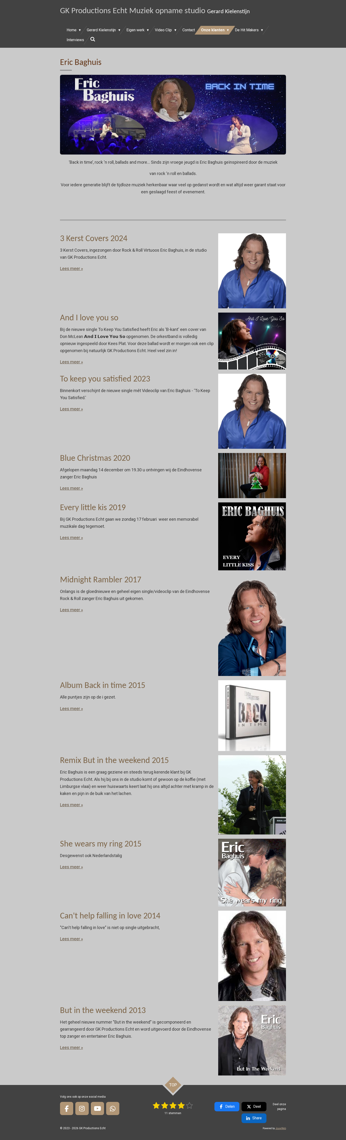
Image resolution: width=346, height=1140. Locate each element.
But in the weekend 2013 (103, 1011)
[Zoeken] (92, 39)
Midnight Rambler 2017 (100, 580)
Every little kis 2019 (93, 508)
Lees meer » (71, 268)
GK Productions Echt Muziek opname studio (155, 11)
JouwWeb (280, 1128)
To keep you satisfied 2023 (105, 379)
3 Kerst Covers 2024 (93, 239)
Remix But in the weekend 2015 (114, 761)
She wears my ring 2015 (100, 844)
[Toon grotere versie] (173, 115)
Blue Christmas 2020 (95, 458)
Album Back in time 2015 (102, 686)
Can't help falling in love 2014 (110, 916)
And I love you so (89, 318)
